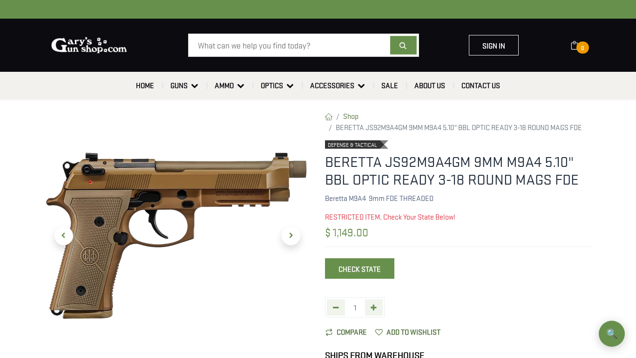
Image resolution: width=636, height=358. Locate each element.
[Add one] (374, 307)
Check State (359, 268)
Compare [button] (352, 331)
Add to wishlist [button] (413, 331)
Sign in (493, 45)
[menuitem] (145, 85)
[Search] (403, 45)
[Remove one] (336, 307)
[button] (64, 236)
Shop (351, 115)
